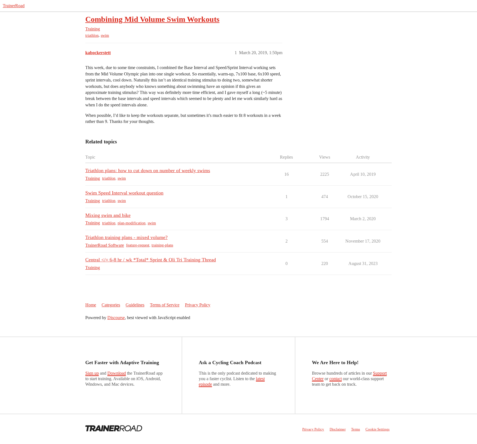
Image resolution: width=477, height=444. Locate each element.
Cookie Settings (377, 429)
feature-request (137, 245)
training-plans (162, 245)
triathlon (92, 35)
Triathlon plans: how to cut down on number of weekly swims (147, 170)
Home (90, 305)
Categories (111, 305)
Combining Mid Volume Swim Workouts (152, 19)
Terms (355, 429)
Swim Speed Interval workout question (124, 193)
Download (116, 373)
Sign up (92, 373)
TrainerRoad (14, 5)
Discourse (116, 317)
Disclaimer (338, 429)
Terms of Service (164, 305)
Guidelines (135, 305)
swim (105, 35)
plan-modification (131, 223)
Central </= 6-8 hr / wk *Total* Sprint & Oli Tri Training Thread (150, 259)
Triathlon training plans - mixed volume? (126, 237)
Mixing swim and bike (108, 215)
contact (335, 378)
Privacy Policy (197, 305)
